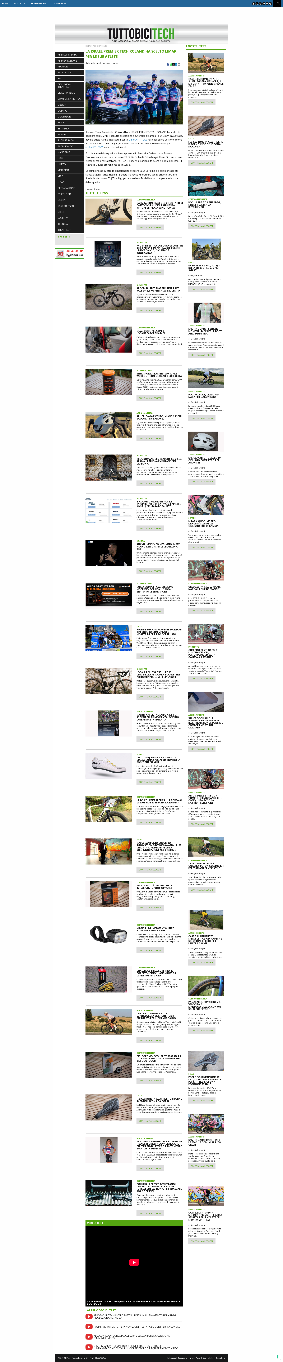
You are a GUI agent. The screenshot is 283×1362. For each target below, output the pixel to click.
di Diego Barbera (195, 275)
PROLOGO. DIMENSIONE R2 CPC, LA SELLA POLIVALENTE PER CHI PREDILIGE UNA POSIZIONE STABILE (204, 1080)
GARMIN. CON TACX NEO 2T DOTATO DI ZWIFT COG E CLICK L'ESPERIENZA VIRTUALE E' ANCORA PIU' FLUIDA (159, 205)
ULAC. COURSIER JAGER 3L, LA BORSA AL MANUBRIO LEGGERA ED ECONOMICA (159, 801)
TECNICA (63, 224)
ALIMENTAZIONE (67, 60)
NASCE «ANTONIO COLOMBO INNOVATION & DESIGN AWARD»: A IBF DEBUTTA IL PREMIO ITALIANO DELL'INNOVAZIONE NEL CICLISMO (158, 846)
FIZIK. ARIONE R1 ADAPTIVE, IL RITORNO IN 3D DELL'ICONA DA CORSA (159, 1100)
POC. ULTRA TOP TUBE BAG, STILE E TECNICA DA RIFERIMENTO (204, 205)
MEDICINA (63, 170)
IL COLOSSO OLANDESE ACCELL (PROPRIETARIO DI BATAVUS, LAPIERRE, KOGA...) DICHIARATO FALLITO (158, 504)
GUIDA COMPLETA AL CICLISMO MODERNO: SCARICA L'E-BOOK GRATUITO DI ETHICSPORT (154, 589)
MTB (60, 176)
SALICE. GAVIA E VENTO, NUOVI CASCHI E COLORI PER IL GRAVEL (159, 417)
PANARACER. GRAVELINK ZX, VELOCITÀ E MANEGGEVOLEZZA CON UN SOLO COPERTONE (204, 1005)
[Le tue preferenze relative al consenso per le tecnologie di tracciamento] (278, 1357)
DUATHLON (64, 116)
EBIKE (61, 122)
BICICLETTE (19, 3)
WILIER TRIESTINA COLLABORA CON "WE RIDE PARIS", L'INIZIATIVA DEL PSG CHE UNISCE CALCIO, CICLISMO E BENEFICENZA (159, 249)
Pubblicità (171, 1358)
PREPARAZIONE (38, 3)
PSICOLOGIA (64, 194)
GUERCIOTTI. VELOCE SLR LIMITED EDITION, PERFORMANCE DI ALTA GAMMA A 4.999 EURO (202, 653)
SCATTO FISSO (66, 206)
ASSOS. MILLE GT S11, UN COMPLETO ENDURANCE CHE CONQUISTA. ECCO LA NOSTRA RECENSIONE (205, 799)
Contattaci (220, 1358)
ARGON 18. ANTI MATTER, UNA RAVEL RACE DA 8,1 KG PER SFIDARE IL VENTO (158, 289)
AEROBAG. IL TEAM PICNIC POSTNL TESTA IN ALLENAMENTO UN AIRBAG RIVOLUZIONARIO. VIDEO (135, 1316)
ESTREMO (63, 128)
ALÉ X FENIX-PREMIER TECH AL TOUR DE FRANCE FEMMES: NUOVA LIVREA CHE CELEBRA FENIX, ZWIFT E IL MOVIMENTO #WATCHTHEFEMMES (159, 1145)
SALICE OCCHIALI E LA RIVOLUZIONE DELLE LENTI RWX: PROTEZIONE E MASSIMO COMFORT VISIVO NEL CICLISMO (205, 723)
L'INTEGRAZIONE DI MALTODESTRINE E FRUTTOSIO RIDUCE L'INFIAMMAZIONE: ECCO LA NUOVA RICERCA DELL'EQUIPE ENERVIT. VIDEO (136, 1347)
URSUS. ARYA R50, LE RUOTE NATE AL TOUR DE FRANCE (204, 588)
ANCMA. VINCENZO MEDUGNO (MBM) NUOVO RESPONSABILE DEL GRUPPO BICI (158, 547)
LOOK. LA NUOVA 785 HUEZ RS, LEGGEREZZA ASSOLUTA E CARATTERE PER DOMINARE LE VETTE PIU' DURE (158, 675)
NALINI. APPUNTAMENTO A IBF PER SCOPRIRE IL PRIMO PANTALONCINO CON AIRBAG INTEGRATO (157, 717)
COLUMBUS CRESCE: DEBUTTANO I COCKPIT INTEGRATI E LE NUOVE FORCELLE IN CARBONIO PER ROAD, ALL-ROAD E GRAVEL (159, 1188)
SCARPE (62, 200)
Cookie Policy (208, 1358)
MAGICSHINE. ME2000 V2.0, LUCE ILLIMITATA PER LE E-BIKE (155, 929)
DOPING (62, 110)
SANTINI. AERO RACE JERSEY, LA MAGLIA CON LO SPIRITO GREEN (204, 1142)
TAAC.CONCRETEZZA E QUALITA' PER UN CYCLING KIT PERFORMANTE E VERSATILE (206, 866)
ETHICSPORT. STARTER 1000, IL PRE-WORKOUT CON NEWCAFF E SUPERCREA (159, 375)
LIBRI (61, 158)
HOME (5, 3)
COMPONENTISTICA (69, 98)
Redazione (182, 1358)
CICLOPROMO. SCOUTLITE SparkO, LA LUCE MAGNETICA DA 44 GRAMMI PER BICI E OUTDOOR (133, 1302)
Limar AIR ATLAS (138, 139)
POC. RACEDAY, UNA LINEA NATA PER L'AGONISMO (203, 396)
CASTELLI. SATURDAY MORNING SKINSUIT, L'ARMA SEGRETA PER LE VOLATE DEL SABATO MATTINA (205, 1216)
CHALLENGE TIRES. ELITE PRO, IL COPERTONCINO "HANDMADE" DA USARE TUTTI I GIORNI (156, 973)
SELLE (61, 212)
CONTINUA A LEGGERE (150, 227)
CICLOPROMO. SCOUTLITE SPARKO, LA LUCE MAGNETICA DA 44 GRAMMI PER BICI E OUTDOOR (158, 1058)
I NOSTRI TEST (196, 46)
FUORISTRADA (66, 140)
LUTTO (62, 164)
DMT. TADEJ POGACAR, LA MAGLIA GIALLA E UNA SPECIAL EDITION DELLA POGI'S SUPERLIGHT (158, 760)
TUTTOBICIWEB (59, 3)
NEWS (61, 182)
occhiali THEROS (94, 147)
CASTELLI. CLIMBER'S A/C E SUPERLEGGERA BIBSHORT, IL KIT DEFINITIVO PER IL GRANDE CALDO (156, 1016)
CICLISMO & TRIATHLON (64, 85)
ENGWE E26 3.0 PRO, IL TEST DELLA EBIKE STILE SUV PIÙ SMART (204, 268)
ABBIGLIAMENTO (67, 54)
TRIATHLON (64, 229)
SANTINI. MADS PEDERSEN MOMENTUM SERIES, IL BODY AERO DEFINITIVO (205, 331)
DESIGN (62, 104)
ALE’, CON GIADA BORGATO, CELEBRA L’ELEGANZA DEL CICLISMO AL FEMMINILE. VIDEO (132, 1337)
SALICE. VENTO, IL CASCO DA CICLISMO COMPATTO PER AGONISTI (204, 460)
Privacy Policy (195, 1358)
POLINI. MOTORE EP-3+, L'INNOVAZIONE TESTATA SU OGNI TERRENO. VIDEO (137, 1326)
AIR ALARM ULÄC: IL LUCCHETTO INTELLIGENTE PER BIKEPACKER (155, 886)
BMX (60, 78)
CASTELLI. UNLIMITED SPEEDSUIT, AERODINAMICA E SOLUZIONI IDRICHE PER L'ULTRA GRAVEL (205, 940)
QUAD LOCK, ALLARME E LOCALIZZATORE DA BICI (150, 332)
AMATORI (63, 66)
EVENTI (62, 134)
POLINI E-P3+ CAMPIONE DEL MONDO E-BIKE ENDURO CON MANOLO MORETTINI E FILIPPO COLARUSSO (159, 632)
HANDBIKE (64, 152)
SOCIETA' (63, 217)
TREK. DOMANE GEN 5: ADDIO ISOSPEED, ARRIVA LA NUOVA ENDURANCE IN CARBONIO (159, 461)
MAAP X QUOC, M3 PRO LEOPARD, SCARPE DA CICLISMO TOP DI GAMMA (203, 524)
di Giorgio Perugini (196, 212)
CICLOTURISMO (66, 92)
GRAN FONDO (65, 146)
